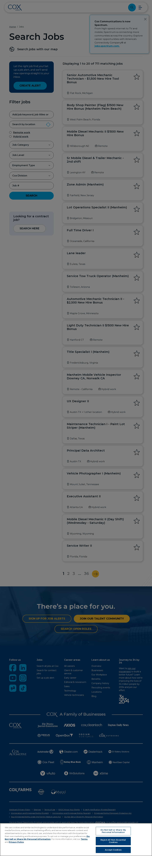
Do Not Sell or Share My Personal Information (113, 831)
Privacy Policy (16, 842)
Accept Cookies (113, 850)
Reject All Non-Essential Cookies (113, 841)
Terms (84, 839)
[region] (76, 839)
